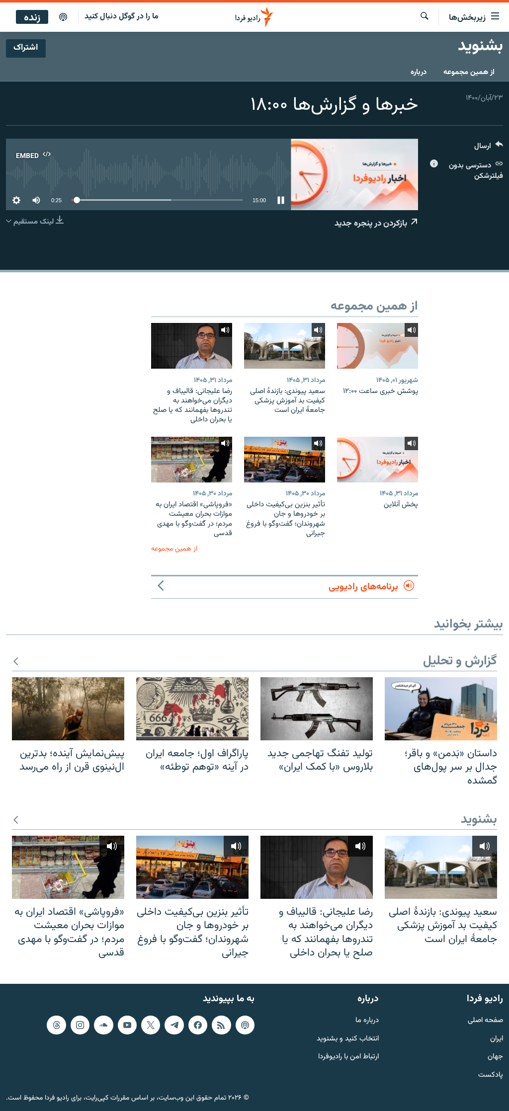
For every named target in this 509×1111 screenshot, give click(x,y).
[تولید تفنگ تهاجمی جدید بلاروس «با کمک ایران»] (316, 708)
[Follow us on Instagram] (80, 1024)
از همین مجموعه (469, 72)
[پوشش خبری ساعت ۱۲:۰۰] (377, 346)
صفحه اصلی (485, 1020)
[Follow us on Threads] (56, 1024)
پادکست (490, 1075)
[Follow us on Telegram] (174, 1024)
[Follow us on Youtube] (127, 1024)
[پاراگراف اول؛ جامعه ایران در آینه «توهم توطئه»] (192, 708)
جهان (495, 1057)
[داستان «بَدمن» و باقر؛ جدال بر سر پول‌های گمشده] (441, 708)
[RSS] (221, 1024)
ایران (496, 1038)
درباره (418, 72)
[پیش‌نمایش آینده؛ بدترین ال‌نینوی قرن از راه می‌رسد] (68, 708)
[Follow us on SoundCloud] (103, 1024)
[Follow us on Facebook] (197, 1024)
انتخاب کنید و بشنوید (348, 1038)
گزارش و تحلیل (460, 661)
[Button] (488, 148)
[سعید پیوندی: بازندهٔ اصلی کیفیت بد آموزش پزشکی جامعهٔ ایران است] (284, 346)
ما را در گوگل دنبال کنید (122, 16)
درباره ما (367, 1020)
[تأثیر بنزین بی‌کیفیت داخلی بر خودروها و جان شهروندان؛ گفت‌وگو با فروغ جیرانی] (284, 459)
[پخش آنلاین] (377, 459)
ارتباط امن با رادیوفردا (348, 1057)
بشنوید (479, 820)
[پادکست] (63, 17)
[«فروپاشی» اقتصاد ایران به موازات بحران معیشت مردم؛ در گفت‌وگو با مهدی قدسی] (191, 459)
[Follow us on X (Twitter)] (150, 1024)
